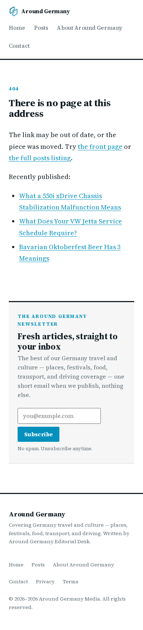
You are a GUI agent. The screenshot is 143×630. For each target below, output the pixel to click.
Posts (41, 28)
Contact (19, 46)
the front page (100, 146)
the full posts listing (40, 157)
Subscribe (38, 434)
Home (17, 28)
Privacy (45, 581)
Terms (70, 581)
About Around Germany (89, 28)
